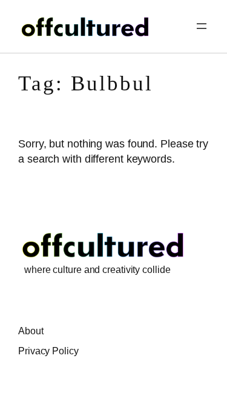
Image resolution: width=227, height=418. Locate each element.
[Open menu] (201, 26)
